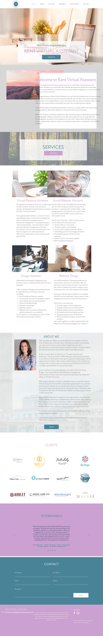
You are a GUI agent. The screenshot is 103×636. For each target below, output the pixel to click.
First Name (18, 572)
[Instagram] (78, 613)
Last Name (56, 572)
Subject (55, 580)
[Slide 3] (52, 550)
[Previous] (14, 535)
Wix (87, 622)
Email (16, 580)
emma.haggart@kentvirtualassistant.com (19, 612)
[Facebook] (74, 613)
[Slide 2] (50, 550)
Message (17, 589)
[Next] (88, 535)
